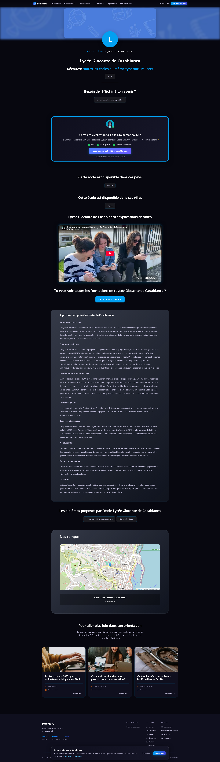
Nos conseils (125, 4)
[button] (110, 564)
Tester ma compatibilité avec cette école (110, 151)
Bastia (110, 206)
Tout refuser (146, 753)
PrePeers (48, 723)
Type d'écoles (151, 731)
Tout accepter (159, 753)
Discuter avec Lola (179, 3)
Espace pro (165, 734)
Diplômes (111, 4)
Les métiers (98, 4)
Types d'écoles (69, 4)
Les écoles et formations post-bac (110, 100)
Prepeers (91, 51)
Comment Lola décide (169, 731)
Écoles (100, 51)
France (110, 185)
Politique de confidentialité (72, 756)
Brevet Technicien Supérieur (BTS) (99, 519)
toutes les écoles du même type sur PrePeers (117, 68)
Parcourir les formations (110, 299)
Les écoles (55, 4)
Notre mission (166, 727)
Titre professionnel (126, 519)
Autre (110, 76)
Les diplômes (151, 738)
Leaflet (140, 589)
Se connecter (164, 3)
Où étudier (84, 4)
